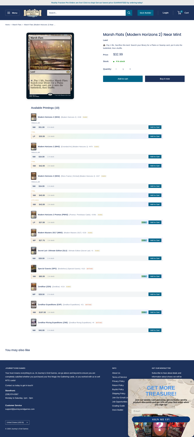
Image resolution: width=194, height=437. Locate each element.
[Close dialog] (191, 381)
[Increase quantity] (130, 69)
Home (7, 25)
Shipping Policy (118, 393)
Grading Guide (118, 406)
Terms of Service (119, 377)
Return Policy (118, 385)
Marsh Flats (17, 25)
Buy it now (165, 79)
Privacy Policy (118, 381)
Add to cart (123, 79)
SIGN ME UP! (161, 419)
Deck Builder (145, 13)
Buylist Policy (118, 389)
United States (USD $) (15, 422)
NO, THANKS (161, 427)
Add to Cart (155, 127)
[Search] (129, 13)
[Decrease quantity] (116, 69)
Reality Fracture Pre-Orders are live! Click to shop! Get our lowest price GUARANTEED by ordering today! (97, 3)
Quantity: (107, 69)
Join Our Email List (120, 397)
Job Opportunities (119, 402)
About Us (116, 373)
